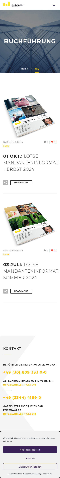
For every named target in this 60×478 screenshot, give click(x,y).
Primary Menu (54, 4)
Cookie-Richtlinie (15, 474)
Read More (21, 182)
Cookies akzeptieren (30, 449)
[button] (5, 182)
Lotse (6, 145)
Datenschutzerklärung (32, 474)
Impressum (47, 474)
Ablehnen (30, 458)
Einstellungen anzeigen (30, 466)
